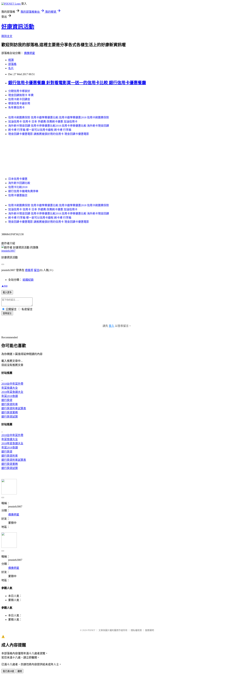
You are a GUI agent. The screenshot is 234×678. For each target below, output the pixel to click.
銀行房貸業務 (9, 412)
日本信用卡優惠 (17, 178)
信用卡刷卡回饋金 (19, 99)
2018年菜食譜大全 (12, 391)
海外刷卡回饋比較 (19, 183)
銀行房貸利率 (9, 404)
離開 (19, 671)
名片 (11, 68)
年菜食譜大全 (9, 387)
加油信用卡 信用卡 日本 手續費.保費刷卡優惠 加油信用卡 (42, 121)
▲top (4, 285)
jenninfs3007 (8, 250)
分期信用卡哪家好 (19, 91)
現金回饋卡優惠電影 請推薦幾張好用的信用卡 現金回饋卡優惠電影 (48, 133)
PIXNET (91, 630)
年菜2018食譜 (9, 396)
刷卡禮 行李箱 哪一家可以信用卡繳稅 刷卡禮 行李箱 (39, 129)
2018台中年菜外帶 (12, 383)
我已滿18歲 (8, 671)
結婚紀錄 (28, 279)
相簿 (11, 60)
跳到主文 (6, 36)
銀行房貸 (6, 400)
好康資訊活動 (17, 27)
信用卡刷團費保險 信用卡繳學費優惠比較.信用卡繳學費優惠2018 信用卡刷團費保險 (58, 117)
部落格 (12, 64)
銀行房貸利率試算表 (13, 408)
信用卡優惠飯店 (17, 195)
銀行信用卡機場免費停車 (23, 191)
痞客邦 (29, 270)
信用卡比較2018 (17, 187)
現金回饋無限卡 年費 (21, 95)
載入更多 (7, 292)
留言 (36, 270)
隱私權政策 (136, 630)
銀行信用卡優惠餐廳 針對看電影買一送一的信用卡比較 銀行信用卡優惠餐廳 (77, 82)
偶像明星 (29, 53)
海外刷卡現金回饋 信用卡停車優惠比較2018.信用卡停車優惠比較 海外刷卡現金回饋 (58, 125)
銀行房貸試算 (9, 416)
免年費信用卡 (16, 107)
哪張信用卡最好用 (19, 103)
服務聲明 (149, 630)
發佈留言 (7, 313)
